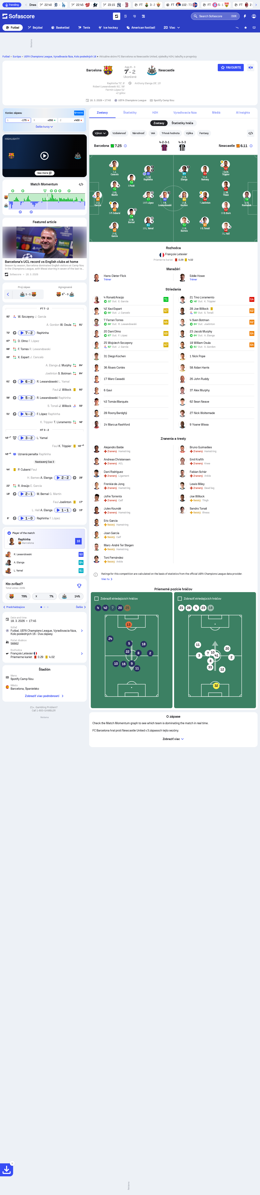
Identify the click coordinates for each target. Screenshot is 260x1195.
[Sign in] (254, 16)
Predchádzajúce (15, 607)
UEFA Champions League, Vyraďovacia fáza (60, 56)
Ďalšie (79, 607)
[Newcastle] (151, 72)
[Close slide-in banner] (12, 1163)
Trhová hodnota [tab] (171, 133)
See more (42, 173)
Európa (17, 56)
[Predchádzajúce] (26, 5)
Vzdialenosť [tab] (119, 133)
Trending (14, 4)
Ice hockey (110, 27)
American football (143, 27)
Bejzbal (38, 27)
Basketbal (63, 27)
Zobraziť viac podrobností (42, 696)
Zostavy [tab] (159, 123)
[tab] (102, 113)
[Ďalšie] (256, 5)
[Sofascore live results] (18, 16)
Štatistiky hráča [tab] (182, 123)
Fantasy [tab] (204, 133)
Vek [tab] (153, 133)
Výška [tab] (189, 133)
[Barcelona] (108, 72)
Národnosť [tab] (138, 133)
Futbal (15, 27)
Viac (169, 27)
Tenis (86, 27)
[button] (81, 184)
